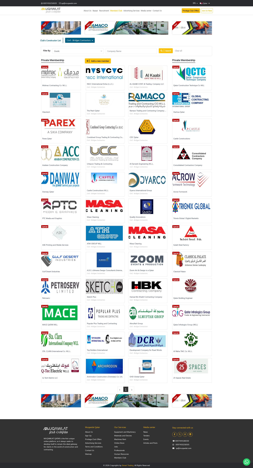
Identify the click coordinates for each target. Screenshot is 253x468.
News (145, 432)
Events (146, 439)
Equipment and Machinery (125, 432)
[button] (205, 3)
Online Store (119, 443)
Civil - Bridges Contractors (79, 40)
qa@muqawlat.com (69, 3)
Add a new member (100, 60)
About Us (87, 10)
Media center (146, 10)
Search (168, 50)
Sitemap (88, 454)
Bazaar (95, 10)
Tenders (146, 435)
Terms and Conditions (94, 446)
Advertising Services (131, 10)
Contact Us (157, 10)
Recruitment (104, 10)
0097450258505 (50, 3)
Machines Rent (120, 439)
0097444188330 (180, 441)
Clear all (178, 50)
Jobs (116, 446)
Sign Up (88, 435)
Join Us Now (207, 10)
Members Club (116, 10)
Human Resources (121, 454)
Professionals (119, 450)
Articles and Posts (150, 443)
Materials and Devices (123, 435)
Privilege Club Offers (191, 10)
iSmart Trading (127, 465)
